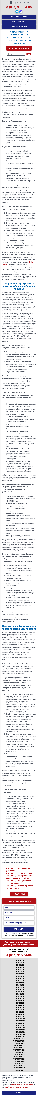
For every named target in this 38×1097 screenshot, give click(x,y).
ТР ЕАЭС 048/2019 (19, 1066)
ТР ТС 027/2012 (19, 1019)
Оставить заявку (19, 17)
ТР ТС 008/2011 (19, 976)
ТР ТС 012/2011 (19, 985)
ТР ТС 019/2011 (19, 1001)
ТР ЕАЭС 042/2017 (19, 1052)
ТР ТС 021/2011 (19, 1005)
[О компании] (16, 2)
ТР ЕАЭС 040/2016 (19, 1048)
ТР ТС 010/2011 (19, 981)
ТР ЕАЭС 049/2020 (19, 1068)
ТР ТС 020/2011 (19, 1003)
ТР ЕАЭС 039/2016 (19, 1045)
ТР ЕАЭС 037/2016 (19, 1041)
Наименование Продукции (15, 923)
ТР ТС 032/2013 (19, 1030)
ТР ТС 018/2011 (19, 998)
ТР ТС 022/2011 (19, 1007)
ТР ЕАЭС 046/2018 (19, 1061)
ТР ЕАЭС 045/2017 (19, 1059)
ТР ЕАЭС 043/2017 (19, 1054)
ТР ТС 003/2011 (19, 965)
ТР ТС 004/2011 (19, 967)
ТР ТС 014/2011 (19, 990)
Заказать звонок (19, 26)
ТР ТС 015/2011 (19, 992)
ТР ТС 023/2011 (19, 1010)
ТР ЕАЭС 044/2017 (19, 1057)
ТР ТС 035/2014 (19, 1036)
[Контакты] (28, 2)
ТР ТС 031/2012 (19, 1028)
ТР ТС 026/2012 (19, 1016)
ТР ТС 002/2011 (19, 963)
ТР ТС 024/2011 (19, 1012)
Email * (7, 918)
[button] (16, 11)
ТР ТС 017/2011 (19, 996)
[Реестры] (24, 2)
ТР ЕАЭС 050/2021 (19, 1070)
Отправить (19, 929)
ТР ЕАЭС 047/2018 (19, 1063)
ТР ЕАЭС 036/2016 (19, 1039)
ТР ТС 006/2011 (19, 972)
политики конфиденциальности (23, 937)
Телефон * (9, 913)
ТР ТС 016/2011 (19, 994)
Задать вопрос (19, 22)
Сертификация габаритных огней (19, 873)
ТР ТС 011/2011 (19, 983)
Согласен (19, 1093)
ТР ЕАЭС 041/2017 (19, 1050)
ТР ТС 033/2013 (19, 1032)
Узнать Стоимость (18, 48)
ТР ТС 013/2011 (19, 987)
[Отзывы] (21, 2)
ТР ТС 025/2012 (19, 1014)
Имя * (7, 908)
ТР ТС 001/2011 (19, 961)
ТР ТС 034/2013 (19, 1034)
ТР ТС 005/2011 (19, 969)
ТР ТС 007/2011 (19, 974)
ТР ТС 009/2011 (19, 978)
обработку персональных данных (16, 1087)
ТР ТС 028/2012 (19, 1021)
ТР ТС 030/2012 (19, 1025)
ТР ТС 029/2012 (19, 1023)
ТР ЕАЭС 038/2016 (19, 1043)
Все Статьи (19, 894)
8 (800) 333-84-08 (19, 7)
